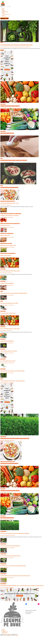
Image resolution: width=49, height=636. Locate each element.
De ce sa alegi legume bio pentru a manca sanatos (10, 106)
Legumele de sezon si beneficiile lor (7, 133)
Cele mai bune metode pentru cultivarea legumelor (10, 545)
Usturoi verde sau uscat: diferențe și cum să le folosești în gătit (12, 370)
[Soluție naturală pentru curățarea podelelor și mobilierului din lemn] (19, 156)
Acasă (3, 8)
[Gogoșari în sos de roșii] (3, 221)
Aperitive (1, 223)
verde (29, 46)
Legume (3, 13)
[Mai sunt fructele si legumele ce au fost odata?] (3, 299)
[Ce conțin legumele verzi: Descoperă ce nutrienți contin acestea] (19, 41)
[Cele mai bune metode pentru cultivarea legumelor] (3, 542)
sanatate (27, 46)
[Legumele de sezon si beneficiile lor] (19, 129)
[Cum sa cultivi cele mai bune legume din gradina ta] (3, 552)
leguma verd (19, 46)
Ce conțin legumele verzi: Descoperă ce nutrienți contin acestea (16, 44)
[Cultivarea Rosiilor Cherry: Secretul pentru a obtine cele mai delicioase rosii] (3, 572)
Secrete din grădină (5, 11)
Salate (14, 201)
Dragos (12, 46)
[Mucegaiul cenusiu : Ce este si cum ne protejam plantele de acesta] (3, 562)
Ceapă (4, 253)
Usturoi (11, 243)
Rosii (12, 201)
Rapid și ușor (2, 201)
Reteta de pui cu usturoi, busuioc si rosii (8, 245)
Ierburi (3, 15)
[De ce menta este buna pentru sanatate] (3, 309)
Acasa (3, 629)
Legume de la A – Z (7, 14)
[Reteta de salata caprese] (3, 231)
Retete (5, 201)
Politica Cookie (4, 632)
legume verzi (23, 46)
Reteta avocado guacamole (5, 255)
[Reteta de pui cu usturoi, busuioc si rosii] (3, 241)
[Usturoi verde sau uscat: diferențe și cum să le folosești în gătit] (3, 367)
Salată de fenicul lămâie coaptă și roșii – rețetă (9, 203)
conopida (1, 213)
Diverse (3, 12)
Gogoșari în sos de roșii (4, 225)
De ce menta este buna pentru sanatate (7, 313)
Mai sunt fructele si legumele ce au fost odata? (9, 187)
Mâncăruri (4, 213)
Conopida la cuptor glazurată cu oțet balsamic (9, 215)
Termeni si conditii (5, 631)
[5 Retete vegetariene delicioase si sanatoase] (3, 347)
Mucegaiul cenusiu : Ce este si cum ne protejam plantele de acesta (13, 565)
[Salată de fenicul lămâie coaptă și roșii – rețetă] (9, 199)
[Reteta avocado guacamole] (3, 251)
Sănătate (3, 10)
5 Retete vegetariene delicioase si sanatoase (8, 350)
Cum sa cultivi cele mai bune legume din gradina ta (10, 555)
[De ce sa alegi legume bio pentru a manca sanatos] (19, 102)
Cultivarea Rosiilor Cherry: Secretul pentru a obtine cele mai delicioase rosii (15, 575)
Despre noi (4, 630)
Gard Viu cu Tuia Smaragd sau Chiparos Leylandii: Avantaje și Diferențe (14, 438)
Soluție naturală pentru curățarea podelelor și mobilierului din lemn (13, 160)
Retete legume (9, 201)
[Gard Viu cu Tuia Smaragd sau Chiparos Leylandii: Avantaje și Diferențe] (9, 529)
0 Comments (15, 46)
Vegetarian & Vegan (18, 213)
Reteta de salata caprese (5, 235)
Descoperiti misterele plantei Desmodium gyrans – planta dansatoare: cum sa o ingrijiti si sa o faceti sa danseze (21, 585)
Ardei (4, 223)
